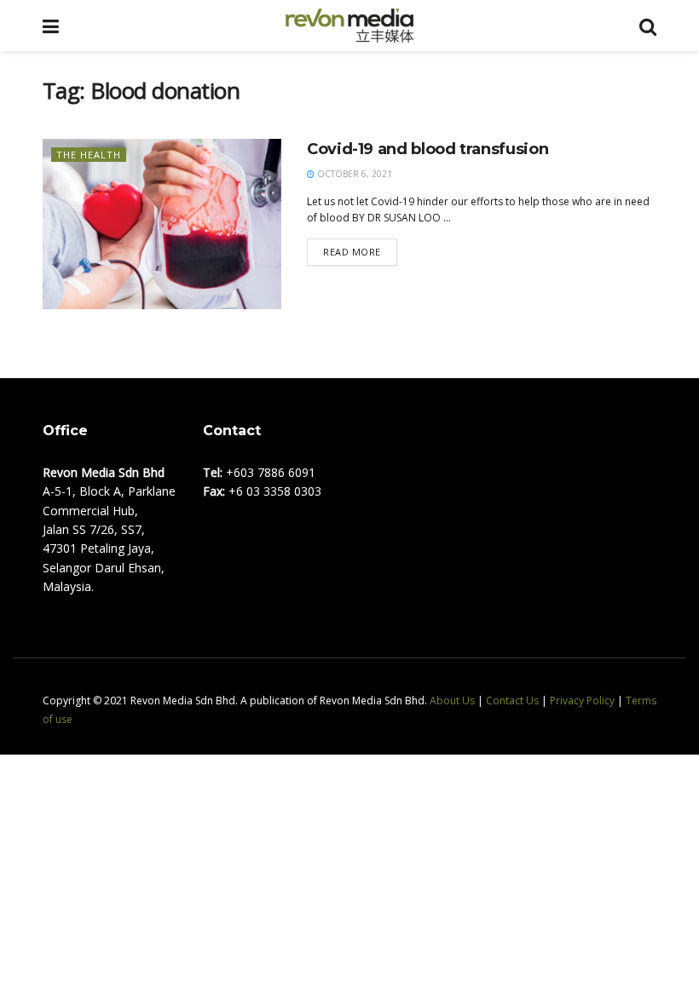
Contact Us (512, 700)
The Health (88, 154)
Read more (352, 251)
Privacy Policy (582, 700)
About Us (452, 700)
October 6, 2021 (353, 174)
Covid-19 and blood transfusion (427, 149)
